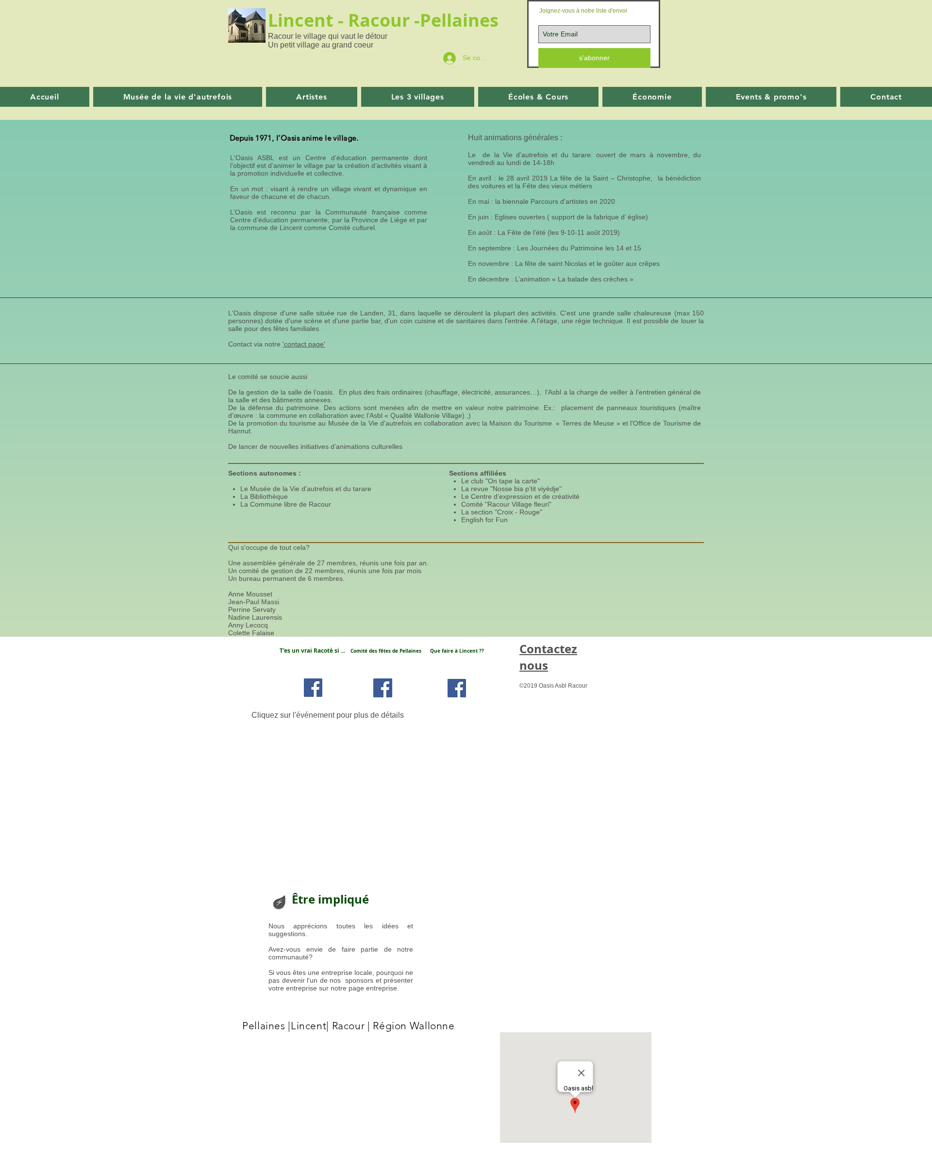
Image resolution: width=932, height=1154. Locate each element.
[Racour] (313, 687)
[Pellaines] (382, 687)
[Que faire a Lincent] (457, 688)
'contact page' (304, 344)
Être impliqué (330, 899)
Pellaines (461, 20)
